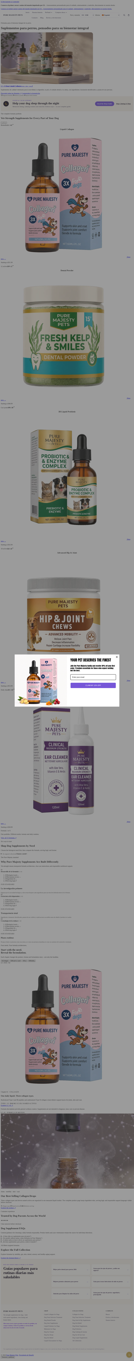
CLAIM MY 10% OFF (93, 685)
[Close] (116, 656)
